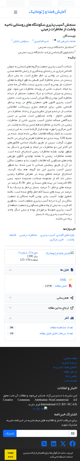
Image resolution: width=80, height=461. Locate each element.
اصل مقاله (56, 286)
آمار (66, 318)
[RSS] (44, 445)
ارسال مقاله (70, 371)
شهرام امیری (41, 41)
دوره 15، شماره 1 (28, 252)
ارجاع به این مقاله (58, 308)
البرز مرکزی (56, 239)
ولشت (70, 239)
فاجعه (12, 235)
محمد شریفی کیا (66, 41)
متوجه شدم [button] (11, 454)
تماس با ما (71, 376)
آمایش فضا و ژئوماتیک (47, 11)
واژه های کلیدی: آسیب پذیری (57, 235)
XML (63, 280)
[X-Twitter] (63, 445)
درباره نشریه (69, 362)
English (65, 3)
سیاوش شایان (21, 41)
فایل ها (64, 270)
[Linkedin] (53, 445)
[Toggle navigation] (15, 12)
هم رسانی (63, 297)
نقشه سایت (70, 380)
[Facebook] (72, 445)
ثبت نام (13, 3)
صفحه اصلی (70, 358)
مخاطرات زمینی (28, 235)
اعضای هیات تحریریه (65, 367)
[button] (48, 457)
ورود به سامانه (39, 3)
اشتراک (9, 433)
